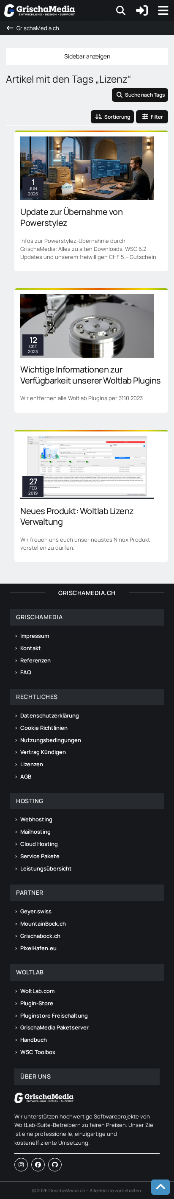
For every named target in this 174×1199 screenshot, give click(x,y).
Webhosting (36, 819)
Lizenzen (31, 764)
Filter (157, 116)
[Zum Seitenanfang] (160, 1187)
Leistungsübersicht (46, 868)
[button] (112, 117)
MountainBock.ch (43, 923)
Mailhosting (35, 831)
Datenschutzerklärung (49, 715)
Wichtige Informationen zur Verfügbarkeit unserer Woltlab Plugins (90, 375)
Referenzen (35, 660)
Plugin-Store (36, 1003)
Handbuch (33, 1039)
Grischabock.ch (40, 936)
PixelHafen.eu (38, 948)
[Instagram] (21, 1164)
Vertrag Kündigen (43, 752)
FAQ (25, 672)
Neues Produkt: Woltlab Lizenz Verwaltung (77, 516)
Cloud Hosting (39, 844)
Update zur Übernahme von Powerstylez (71, 217)
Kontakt (30, 648)
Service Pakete (40, 856)
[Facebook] (38, 1164)
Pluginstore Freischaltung (54, 1015)
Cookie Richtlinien (44, 728)
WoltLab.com (37, 991)
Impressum (34, 636)
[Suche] (120, 10)
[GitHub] (55, 1164)
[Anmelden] (141, 10)
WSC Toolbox (37, 1052)
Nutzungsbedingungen (50, 740)
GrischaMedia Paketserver (54, 1027)
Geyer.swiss (36, 911)
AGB (25, 776)
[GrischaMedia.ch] (39, 10)
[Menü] (163, 10)
